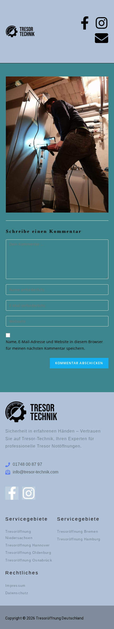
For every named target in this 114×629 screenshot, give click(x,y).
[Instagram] (101, 23)
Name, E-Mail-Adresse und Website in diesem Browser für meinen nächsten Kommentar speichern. (54, 345)
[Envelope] (101, 38)
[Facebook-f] (84, 23)
